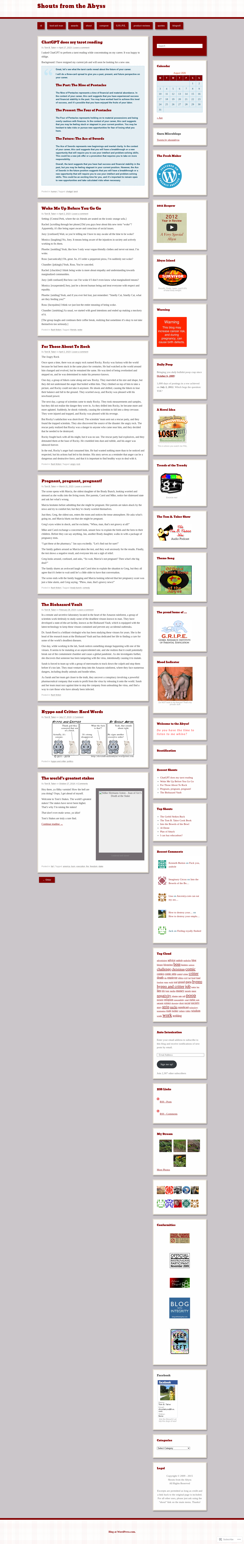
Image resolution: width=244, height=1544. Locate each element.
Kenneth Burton (177, 863)
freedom (93, 866)
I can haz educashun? (171, 835)
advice (171, 960)
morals (188, 991)
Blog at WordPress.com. (122, 1531)
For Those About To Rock (65, 347)
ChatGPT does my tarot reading (72, 42)
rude (197, 1000)
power (160, 999)
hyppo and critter (58, 761)
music (194, 991)
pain (180, 996)
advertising (162, 960)
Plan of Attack (167, 831)
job (188, 986)
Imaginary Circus (178, 879)
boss (176, 964)
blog (194, 960)
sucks (173, 1007)
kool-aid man (56, 25)
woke (80, 330)
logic (167, 991)
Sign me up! (167, 1064)
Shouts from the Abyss (71, 6)
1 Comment (78, 717)
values (182, 1011)
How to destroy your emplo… (184, 916)
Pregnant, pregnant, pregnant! (71, 481)
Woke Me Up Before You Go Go (71, 208)
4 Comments (82, 784)
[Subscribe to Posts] (158, 1101)
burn (73, 866)
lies (159, 990)
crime (185, 974)
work (167, 1015)
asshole (179, 960)
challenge (164, 969)
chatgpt (69, 191)
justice (193, 987)
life (163, 991)
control (179, 974)
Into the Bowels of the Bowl (174, 824)
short (181, 1003)
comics (160, 973)
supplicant (183, 1007)
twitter (175, 1010)
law (198, 987)
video (188, 1011)
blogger (160, 965)
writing (177, 1015)
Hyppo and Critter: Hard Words (72, 712)
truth (168, 1010)
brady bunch (76, 588)
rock (78, 464)
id (41, 25)
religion (168, 999)
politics (70, 761)
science (167, 1003)
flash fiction (56, 330)
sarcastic (160, 1003)
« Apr (160, 117)
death (160, 977)
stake (100, 866)
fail (52, 866)
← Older (47, 880)
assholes (187, 960)
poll (183, 996)
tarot (76, 191)
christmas (178, 969)
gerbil (171, 982)
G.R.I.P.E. (121, 25)
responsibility (179, 1000)
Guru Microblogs (169, 134)
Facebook (163, 1375)
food (193, 978)
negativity (164, 996)
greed (181, 982)
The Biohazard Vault (61, 605)
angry (72, 464)
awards (74, 25)
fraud (198, 978)
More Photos (163, 1169)
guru (188, 982)
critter (194, 973)
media (172, 991)
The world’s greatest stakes (67, 778)
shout (89, 25)
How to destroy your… (181, 912)
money (180, 990)
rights (192, 999)
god (175, 982)
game (166, 982)
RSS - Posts (166, 1101)
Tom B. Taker (50, 48)
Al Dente (164, 828)
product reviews (142, 25)
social (187, 1003)
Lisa (171, 896)
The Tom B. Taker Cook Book (176, 820)
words (159, 1016)
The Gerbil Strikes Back (172, 816)
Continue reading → (52, 824)
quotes (161, 25)
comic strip (170, 973)
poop (191, 995)
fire (87, 866)
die (165, 978)
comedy (86, 588)
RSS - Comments (168, 1114)
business (184, 965)
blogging (168, 964)
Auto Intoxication (169, 1032)
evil (186, 978)
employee (172, 977)
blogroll (176, 25)
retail (187, 1000)
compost (103, 25)
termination (161, 1011)
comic (190, 968)
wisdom (195, 1010)
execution (80, 866)
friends (73, 330)
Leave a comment (81, 48)
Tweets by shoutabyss (168, 140)
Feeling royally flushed (189, 931)
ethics (180, 978)
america (66, 866)
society (195, 1003)
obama (175, 996)
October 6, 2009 (165, 376)
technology (193, 1008)
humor (54, 191)
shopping (175, 1003)
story (159, 1007)
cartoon (191, 965)
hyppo (197, 981)
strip (165, 1007)
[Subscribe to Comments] (158, 1114)
